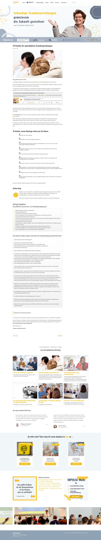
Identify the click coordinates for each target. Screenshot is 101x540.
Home (24, 2)
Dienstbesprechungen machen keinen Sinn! (49, 372)
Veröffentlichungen (40, 2)
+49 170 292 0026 (69, 532)
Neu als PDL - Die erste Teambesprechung (74, 400)
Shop (67, 436)
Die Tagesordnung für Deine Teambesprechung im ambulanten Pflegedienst (24, 401)
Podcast (47, 2)
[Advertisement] (76, 54)
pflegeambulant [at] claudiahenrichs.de (81, 532)
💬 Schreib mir (64, 2)
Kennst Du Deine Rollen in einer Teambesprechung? (71, 373)
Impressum (15, 534)
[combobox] (78, 2)
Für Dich (51, 2)
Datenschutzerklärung (22, 534)
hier (45, 95)
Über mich (57, 2)
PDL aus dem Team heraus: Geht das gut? (23, 372)
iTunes (36, 95)
